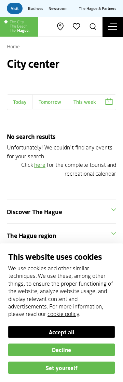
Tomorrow (50, 101)
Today (19, 101)
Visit (14, 8)
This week (84, 101)
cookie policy (63, 313)
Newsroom (58, 8)
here (39, 164)
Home (13, 46)
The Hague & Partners (97, 8)
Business (35, 8)
